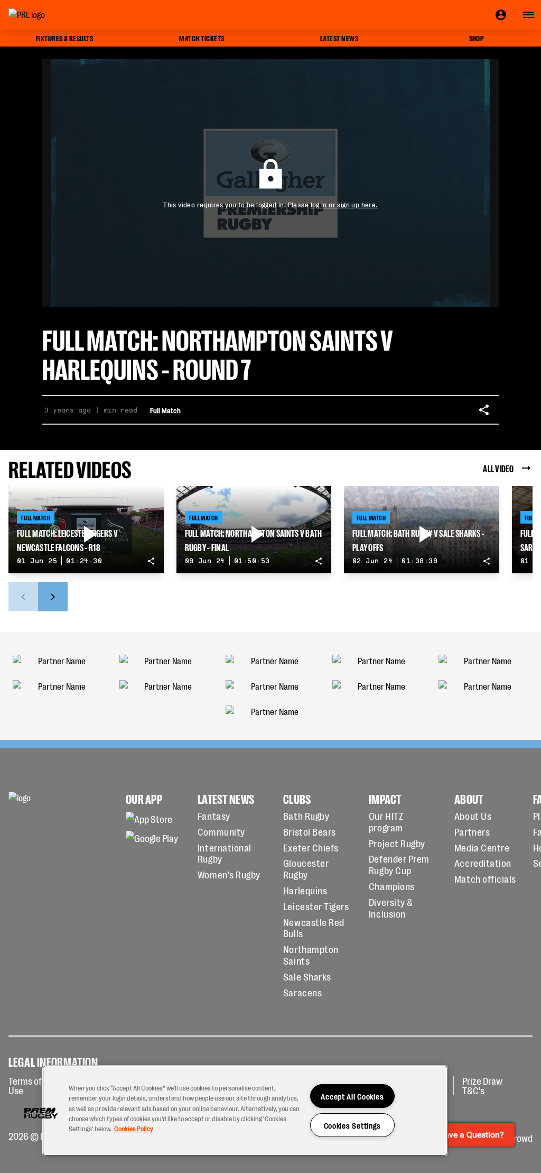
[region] (245, 1110)
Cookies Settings (352, 1125)
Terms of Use (25, 1085)
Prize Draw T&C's (482, 1085)
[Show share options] (484, 410)
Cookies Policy (133, 1128)
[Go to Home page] (50, 14)
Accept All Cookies (352, 1096)
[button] (41, 1113)
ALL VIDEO (498, 468)
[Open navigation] (528, 15)
